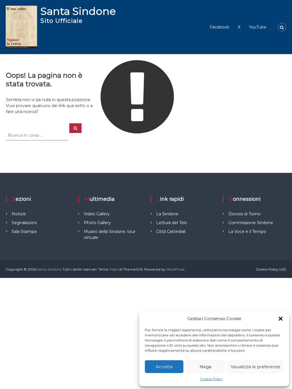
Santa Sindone (78, 11)
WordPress (175, 269)
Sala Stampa (24, 231)
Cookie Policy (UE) (271, 269)
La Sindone (167, 213)
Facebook (219, 27)
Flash (114, 269)
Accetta (164, 366)
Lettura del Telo (171, 222)
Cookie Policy (211, 379)
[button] (280, 319)
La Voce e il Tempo (247, 231)
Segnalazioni (24, 222)
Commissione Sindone (250, 222)
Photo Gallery (97, 222)
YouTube (257, 27)
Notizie (19, 213)
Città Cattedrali (171, 231)
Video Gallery (97, 213)
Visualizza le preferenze (255, 366)
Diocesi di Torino (244, 213)
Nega (205, 366)
